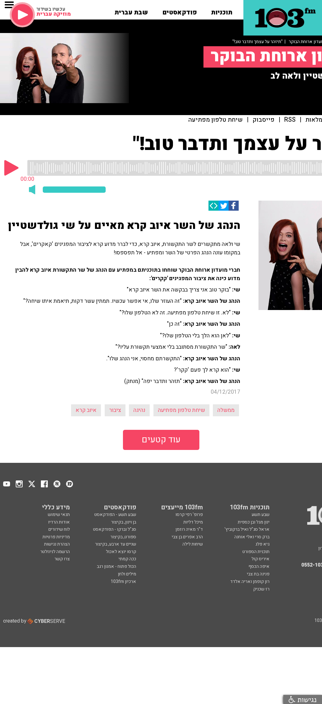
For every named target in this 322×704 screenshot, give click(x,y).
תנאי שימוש (59, 514)
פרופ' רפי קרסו (189, 514)
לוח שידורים (59, 529)
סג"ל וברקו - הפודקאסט (114, 529)
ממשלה (226, 410)
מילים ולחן (127, 574)
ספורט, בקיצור (123, 537)
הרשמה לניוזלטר (55, 551)
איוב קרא (86, 410)
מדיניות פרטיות (56, 537)
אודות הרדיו (59, 522)
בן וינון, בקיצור (123, 522)
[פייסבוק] (234, 206)
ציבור (115, 410)
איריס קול (260, 559)
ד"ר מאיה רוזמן (189, 529)
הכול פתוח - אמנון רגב (116, 566)
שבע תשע (260, 514)
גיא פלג (262, 544)
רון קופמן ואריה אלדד (249, 581)
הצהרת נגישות (57, 544)
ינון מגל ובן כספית (253, 522)
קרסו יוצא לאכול (121, 551)
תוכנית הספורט (255, 551)
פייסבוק (264, 120)
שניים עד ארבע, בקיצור (115, 544)
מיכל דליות (193, 522)
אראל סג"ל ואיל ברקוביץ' (247, 529)
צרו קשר (62, 559)
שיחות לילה (192, 544)
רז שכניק (261, 589)
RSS (290, 120)
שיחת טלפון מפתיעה (215, 120)
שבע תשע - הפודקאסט (115, 514)
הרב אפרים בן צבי (187, 537)
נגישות (306, 699)
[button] (221, 10)
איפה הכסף (258, 566)
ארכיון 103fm (123, 581)
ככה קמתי (127, 559)
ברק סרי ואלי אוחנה (251, 537)
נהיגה (139, 410)
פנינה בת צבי (258, 574)
